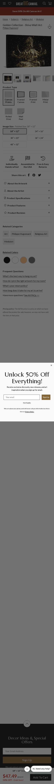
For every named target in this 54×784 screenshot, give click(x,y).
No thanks (27, 403)
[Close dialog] (51, 365)
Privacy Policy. (29, 411)
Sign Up (46, 397)
